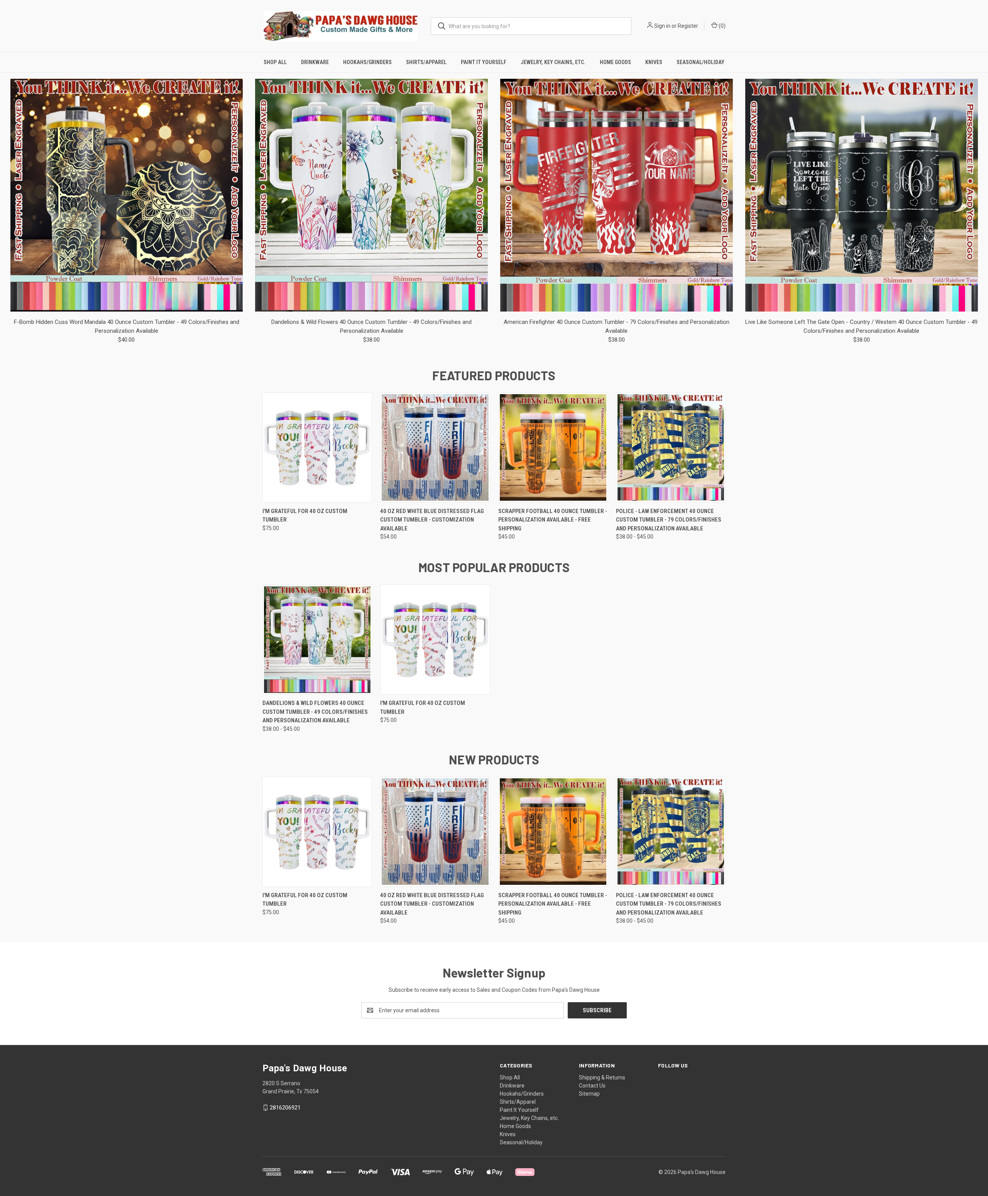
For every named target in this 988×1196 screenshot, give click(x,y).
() (721, 26)
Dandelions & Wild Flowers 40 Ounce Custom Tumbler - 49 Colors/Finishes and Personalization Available (315, 712)
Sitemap (589, 1094)
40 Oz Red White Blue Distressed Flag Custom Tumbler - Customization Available (432, 520)
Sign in (662, 26)
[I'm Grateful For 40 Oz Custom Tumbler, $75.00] (317, 447)
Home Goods (615, 62)
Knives (653, 62)
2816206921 (285, 1107)
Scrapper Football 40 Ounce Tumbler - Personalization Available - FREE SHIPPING (552, 520)
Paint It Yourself (483, 62)
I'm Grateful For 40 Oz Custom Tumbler (304, 515)
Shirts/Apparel (426, 62)
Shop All (275, 62)
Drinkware (315, 62)
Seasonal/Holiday (700, 62)
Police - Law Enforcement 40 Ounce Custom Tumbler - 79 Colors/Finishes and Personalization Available (668, 520)
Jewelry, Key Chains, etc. (553, 62)
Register (688, 26)
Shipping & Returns (602, 1077)
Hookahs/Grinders (367, 62)
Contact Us (592, 1085)
